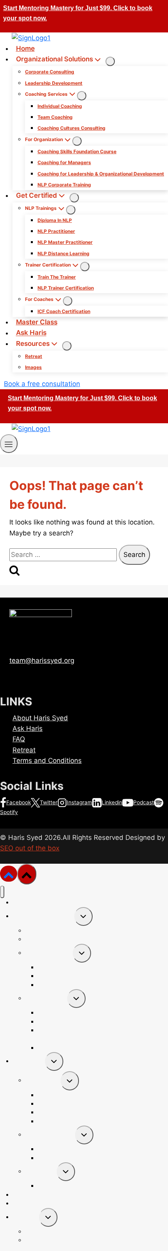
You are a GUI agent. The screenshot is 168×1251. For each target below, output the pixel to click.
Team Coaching (55, 117)
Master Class (36, 322)
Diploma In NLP (55, 220)
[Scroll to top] (8, 874)
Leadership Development (53, 83)
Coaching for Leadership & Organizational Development (101, 174)
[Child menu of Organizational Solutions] (110, 61)
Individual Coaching (60, 106)
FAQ (19, 739)
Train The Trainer (57, 277)
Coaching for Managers (64, 162)
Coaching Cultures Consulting (71, 128)
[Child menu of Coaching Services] (81, 95)
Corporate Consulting (49, 72)
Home (25, 48)
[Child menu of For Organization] (77, 141)
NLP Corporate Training (64, 185)
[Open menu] (9, 443)
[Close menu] (2, 892)
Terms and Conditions (47, 760)
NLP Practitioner (56, 231)
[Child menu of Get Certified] (74, 197)
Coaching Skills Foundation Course (77, 151)
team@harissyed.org (41, 660)
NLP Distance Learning (63, 253)
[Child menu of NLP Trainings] (70, 210)
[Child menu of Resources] (66, 346)
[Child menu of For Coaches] (67, 301)
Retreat (33, 356)
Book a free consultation (42, 384)
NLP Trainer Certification (66, 288)
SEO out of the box (29, 848)
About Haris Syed (40, 718)
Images (33, 367)
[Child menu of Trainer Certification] (84, 266)
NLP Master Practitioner (65, 242)
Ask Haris (31, 333)
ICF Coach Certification (64, 311)
